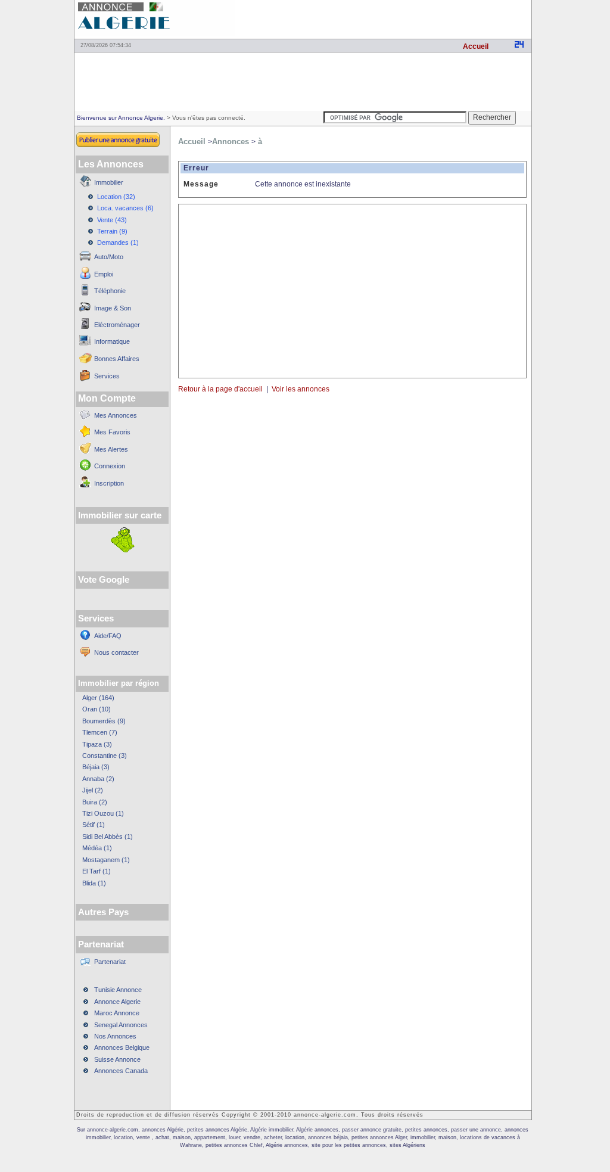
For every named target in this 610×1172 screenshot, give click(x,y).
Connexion (109, 466)
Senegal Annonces (121, 1024)
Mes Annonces (115, 415)
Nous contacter (116, 652)
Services (107, 376)
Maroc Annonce (116, 1012)
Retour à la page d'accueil (220, 389)
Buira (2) (94, 802)
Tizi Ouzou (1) (103, 813)
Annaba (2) (98, 778)
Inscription (109, 483)
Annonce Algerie (117, 1001)
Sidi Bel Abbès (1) (107, 836)
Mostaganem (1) (106, 859)
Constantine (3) (104, 755)
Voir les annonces (302, 389)
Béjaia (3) (96, 766)
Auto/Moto (108, 256)
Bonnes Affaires (116, 358)
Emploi (103, 274)
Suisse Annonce (117, 1059)
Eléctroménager (117, 324)
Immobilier (108, 182)
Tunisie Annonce (118, 989)
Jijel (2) (92, 790)
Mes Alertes (111, 449)
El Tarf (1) (96, 871)
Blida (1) (94, 883)
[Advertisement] (392, 18)
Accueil (475, 46)
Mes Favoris (112, 432)
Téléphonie (110, 290)
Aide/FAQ (108, 635)
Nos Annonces (115, 1036)
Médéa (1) (97, 847)
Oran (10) (96, 709)
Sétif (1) (93, 824)
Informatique (112, 341)
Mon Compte (107, 398)
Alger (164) (98, 697)
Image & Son (112, 308)
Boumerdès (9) (104, 721)
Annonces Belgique (122, 1047)
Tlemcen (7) (99, 732)
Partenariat (110, 961)
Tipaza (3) (97, 744)
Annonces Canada (121, 1070)
